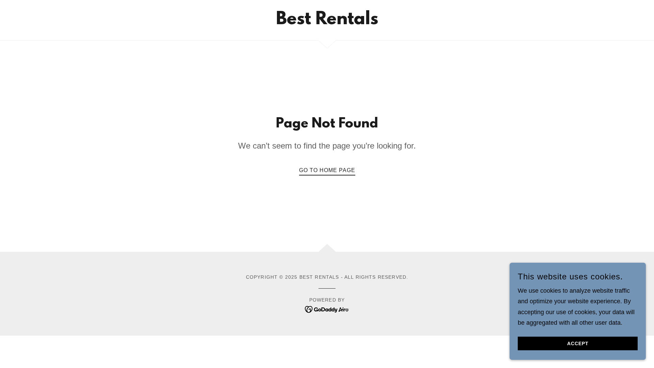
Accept (578, 343)
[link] (327, 22)
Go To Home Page (327, 170)
